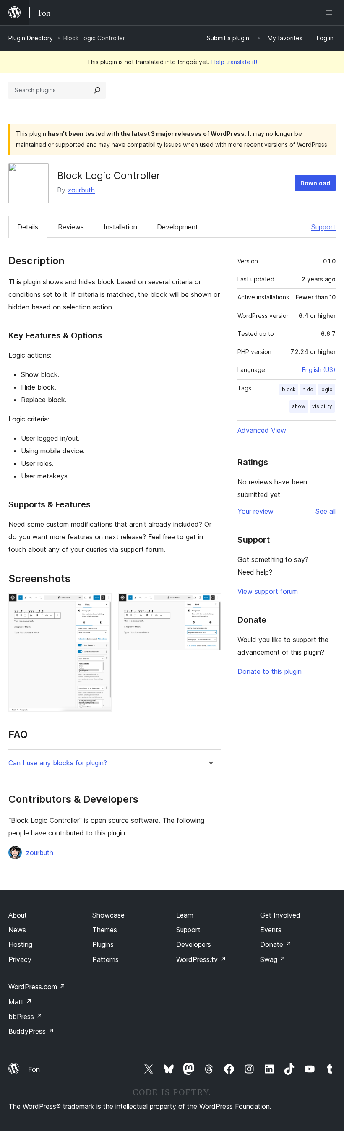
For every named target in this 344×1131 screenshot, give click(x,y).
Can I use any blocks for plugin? (57, 763)
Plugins (103, 944)
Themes (104, 930)
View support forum (267, 591)
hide (307, 389)
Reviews (71, 227)
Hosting (20, 944)
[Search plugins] (97, 90)
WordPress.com (36, 987)
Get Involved (280, 915)
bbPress (25, 1016)
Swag (273, 959)
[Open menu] (330, 12)
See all (325, 511)
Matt (20, 1002)
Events (270, 930)
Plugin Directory (30, 38)
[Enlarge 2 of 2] (210, 605)
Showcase (108, 915)
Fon (34, 1069)
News (17, 930)
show (298, 406)
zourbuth (81, 190)
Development (177, 227)
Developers (193, 944)
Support (323, 227)
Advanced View (261, 430)
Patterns (105, 959)
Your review (255, 511)
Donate (276, 944)
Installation (120, 227)
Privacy (19, 959)
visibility (322, 406)
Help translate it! (234, 61)
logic (326, 389)
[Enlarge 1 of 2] (100, 605)
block (289, 389)
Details (27, 227)
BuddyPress (31, 1031)
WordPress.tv (201, 959)
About (17, 915)
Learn (184, 915)
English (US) (319, 369)
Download (315, 183)
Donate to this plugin (269, 671)
